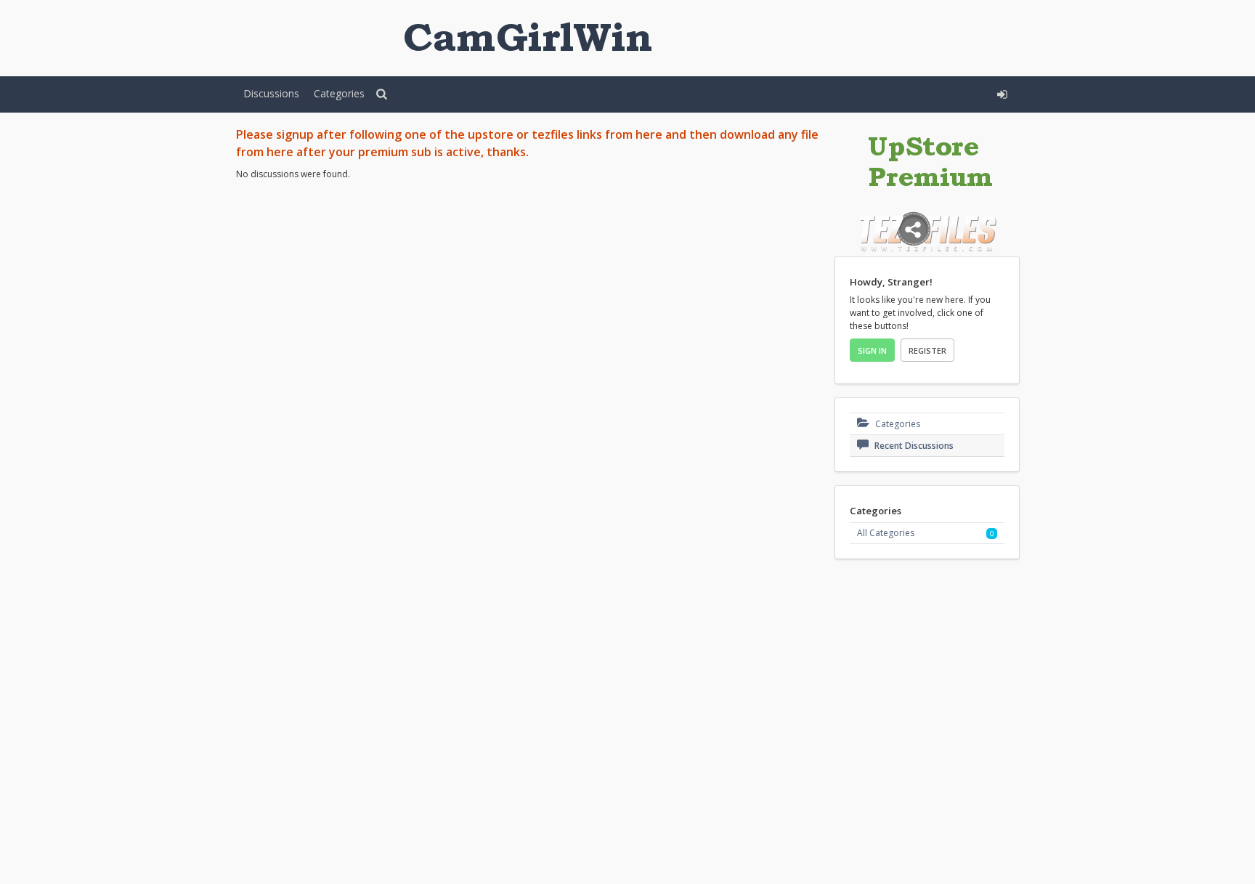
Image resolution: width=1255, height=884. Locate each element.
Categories (339, 93)
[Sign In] (893, 92)
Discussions (271, 93)
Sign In (872, 350)
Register (927, 350)
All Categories (885, 533)
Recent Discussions (913, 445)
